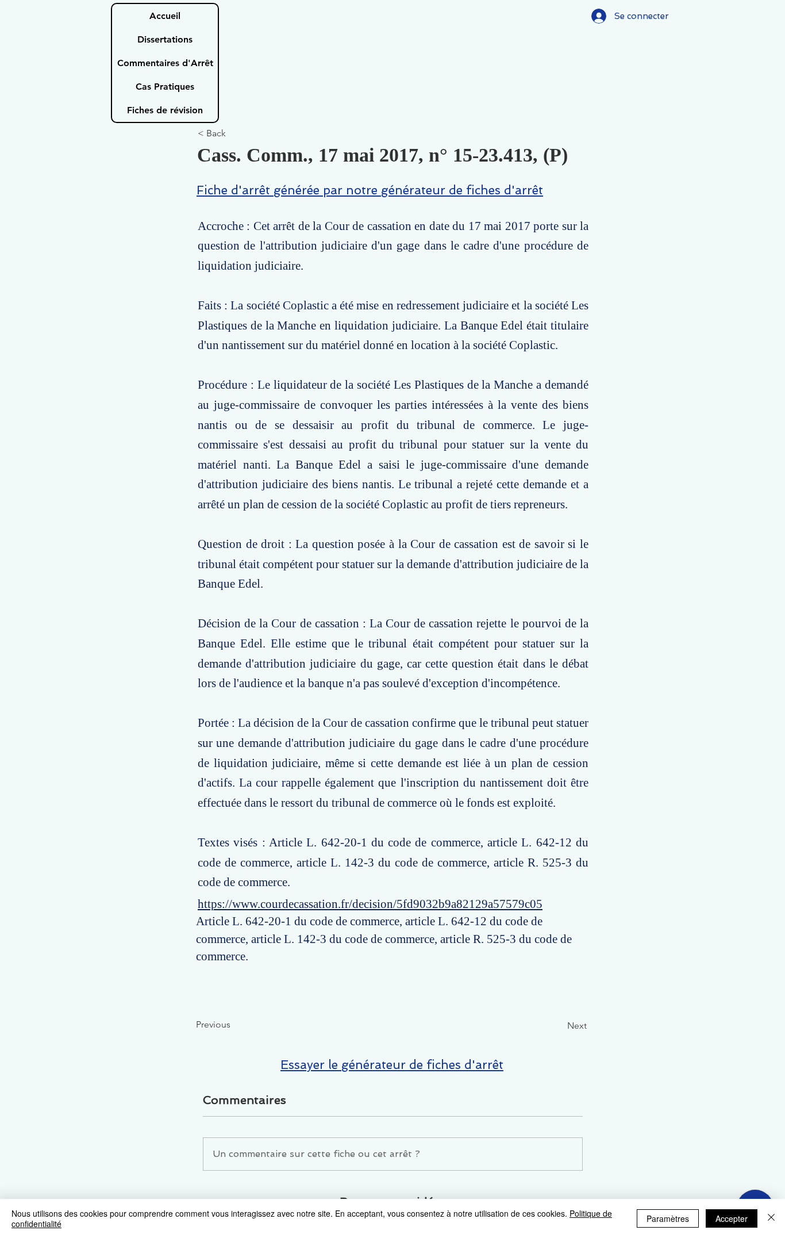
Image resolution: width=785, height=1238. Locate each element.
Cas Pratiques (165, 86)
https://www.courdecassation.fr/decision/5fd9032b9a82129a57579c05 (370, 904)
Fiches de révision (165, 110)
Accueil (164, 15)
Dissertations (165, 39)
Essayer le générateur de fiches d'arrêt (391, 1064)
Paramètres (668, 1218)
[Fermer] (771, 1218)
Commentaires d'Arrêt (165, 63)
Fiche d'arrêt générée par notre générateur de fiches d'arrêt (370, 190)
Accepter (731, 1218)
